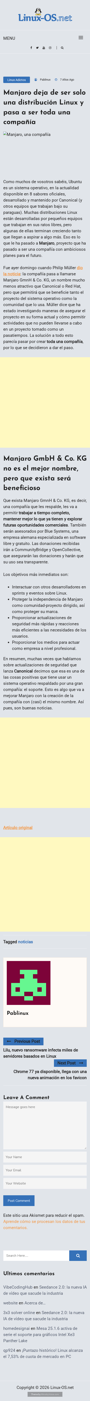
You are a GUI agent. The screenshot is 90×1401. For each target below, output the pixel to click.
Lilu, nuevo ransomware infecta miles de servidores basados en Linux (40, 1053)
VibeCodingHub (18, 1287)
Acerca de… (35, 1302)
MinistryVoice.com (50, 1394)
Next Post (66, 1063)
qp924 (9, 1350)
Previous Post (27, 1041)
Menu (9, 38)
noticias (25, 941)
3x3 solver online (19, 1312)
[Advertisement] (45, 402)
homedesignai (16, 1328)
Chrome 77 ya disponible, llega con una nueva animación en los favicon (50, 1074)
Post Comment (19, 1201)
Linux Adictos (16, 80)
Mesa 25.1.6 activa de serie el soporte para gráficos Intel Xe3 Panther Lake (40, 1334)
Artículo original (18, 827)
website (10, 1302)
